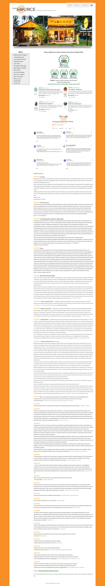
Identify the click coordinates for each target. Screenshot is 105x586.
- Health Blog (16, 81)
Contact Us (85, 5)
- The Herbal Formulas (19, 59)
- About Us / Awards (19, 74)
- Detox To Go (17, 79)
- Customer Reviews (18, 72)
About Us (76, 5)
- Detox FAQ (16, 70)
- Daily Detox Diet (18, 61)
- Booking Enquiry (19, 57)
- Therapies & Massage (19, 66)
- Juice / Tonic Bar (18, 76)
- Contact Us (16, 83)
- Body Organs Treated (19, 68)
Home (69, 5)
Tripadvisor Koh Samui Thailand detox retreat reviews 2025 (64, 84)
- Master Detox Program (20, 55)
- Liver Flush (16, 63)
